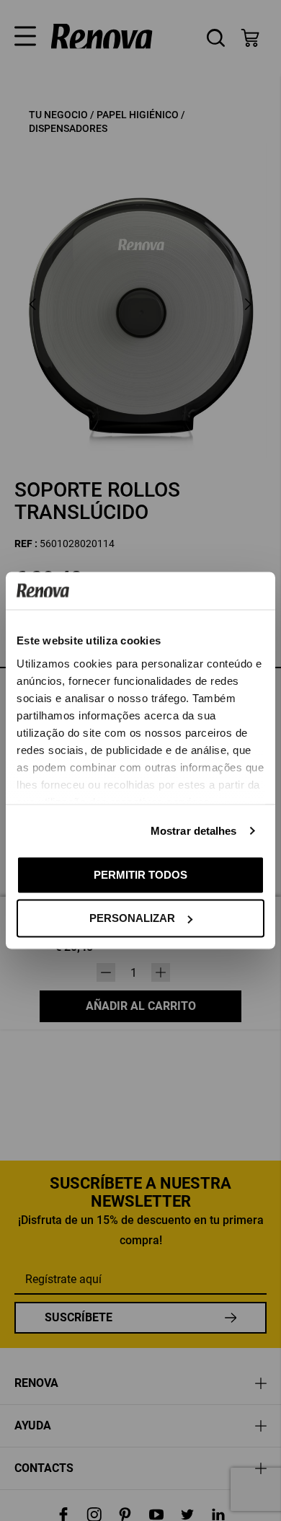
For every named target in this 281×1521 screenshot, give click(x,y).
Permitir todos (140, 874)
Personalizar (132, 918)
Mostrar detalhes (194, 830)
